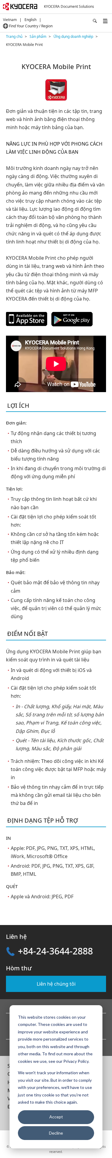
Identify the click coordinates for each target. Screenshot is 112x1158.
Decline (56, 1132)
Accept (56, 1116)
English (30, 19)
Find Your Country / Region (31, 26)
